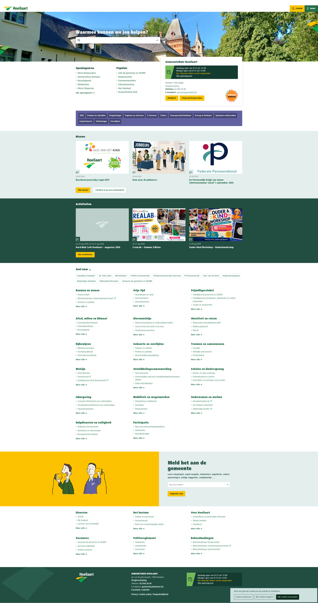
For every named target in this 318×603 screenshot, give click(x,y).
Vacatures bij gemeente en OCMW (137, 281)
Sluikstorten (140, 542)
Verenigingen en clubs (144, 295)
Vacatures (82, 538)
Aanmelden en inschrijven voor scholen (209, 380)
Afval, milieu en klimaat (91, 318)
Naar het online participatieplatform (150, 427)
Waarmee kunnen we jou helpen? (112, 32)
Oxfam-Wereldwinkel (144, 383)
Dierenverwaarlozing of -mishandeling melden (154, 323)
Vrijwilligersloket (202, 290)
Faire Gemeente (141, 373)
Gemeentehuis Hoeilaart (89, 77)
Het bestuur (141, 512)
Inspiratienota (86, 121)
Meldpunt (172, 98)
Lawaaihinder (140, 546)
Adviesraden (140, 430)
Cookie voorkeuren (243, 597)
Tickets (163, 116)
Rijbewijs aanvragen (86, 348)
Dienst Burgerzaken (87, 73)
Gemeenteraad (141, 521)
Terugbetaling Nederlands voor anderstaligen (96, 405)
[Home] (16, 8)
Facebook (135, 590)
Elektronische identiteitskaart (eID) (207, 323)
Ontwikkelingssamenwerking (152, 369)
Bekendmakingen (202, 538)
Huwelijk (196, 348)
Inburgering (83, 397)
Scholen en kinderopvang (207, 369)
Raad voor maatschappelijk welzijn (149, 524)
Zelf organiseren (141, 298)
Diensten (81, 512)
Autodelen (139, 405)
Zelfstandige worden (201, 409)
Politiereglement (144, 538)
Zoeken (299, 9)
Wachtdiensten (84, 373)
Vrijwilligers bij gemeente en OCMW (208, 295)
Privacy (134, 594)
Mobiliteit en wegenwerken (151, 397)
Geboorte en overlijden (148, 344)
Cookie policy (145, 594)
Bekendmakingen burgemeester (206, 542)
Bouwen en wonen (87, 290)
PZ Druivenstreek (191, 276)
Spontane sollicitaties (86, 546)
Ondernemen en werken (206, 397)
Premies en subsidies (96, 116)
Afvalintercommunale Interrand (167, 276)
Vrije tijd (139, 290)
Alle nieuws (83, 190)
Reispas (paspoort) (200, 326)
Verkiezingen (101, 121)
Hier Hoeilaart (124, 88)
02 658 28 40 (145, 584)
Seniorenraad (83, 377)
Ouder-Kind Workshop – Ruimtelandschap (211, 247)
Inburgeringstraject (85, 409)
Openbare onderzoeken (226, 116)
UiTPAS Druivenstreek (140, 276)
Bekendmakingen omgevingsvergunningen (96, 298)
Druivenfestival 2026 (128, 92)
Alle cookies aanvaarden (288, 597)
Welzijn (80, 369)
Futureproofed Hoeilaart (180, 116)
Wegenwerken (125, 77)
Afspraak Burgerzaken (192, 98)
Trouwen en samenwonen (207, 344)
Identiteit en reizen (204, 318)
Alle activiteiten (85, 255)
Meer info (80, 307)
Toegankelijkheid (160, 594)
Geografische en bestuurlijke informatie (209, 517)
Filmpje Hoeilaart (199, 521)
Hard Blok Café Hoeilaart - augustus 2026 (98, 247)
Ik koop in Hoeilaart (203, 116)
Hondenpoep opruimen (145, 330)
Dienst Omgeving (86, 88)
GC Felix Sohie (105, 276)
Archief (80, 517)
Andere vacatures (85, 550)
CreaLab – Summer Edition (147, 247)
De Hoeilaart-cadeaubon (203, 405)
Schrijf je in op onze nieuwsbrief (109, 190)
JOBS (82, 116)
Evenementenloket (127, 81)
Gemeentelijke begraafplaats (147, 355)
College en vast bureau (144, 517)
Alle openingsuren (84, 93)
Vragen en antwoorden (202, 305)
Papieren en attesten (134, 116)
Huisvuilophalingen (85, 326)
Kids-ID (196, 330)
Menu (311, 8)
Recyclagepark (84, 81)
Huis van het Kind (211, 276)
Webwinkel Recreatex (109, 281)
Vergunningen (115, 116)
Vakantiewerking (126, 84)
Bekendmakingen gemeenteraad (206, 549)
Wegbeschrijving (172, 86)
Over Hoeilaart (200, 512)
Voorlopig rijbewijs (85, 352)
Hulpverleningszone (231, 276)
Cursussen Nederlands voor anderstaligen (95, 401)
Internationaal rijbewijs (87, 355)
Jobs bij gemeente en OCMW (131, 73)
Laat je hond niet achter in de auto (149, 326)
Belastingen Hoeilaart (86, 281)
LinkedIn (145, 590)
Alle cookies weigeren (265, 597)
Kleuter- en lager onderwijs (204, 373)
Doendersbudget (142, 434)
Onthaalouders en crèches (203, 377)
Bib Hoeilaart (121, 276)
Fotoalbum (115, 121)
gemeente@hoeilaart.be (187, 92)
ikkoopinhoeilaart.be (201, 401)
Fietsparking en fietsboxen (146, 401)
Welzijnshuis (83, 84)
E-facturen (152, 116)
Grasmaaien (140, 549)
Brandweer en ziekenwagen (89, 431)
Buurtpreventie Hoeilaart (88, 434)
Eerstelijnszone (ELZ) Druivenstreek (92, 380)
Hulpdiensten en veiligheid (93, 422)
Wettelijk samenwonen (202, 352)
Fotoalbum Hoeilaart (86, 276)
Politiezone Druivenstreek (88, 427)
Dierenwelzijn (142, 318)
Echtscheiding (198, 355)
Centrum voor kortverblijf (88, 524)
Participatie (141, 422)
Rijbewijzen (83, 344)
